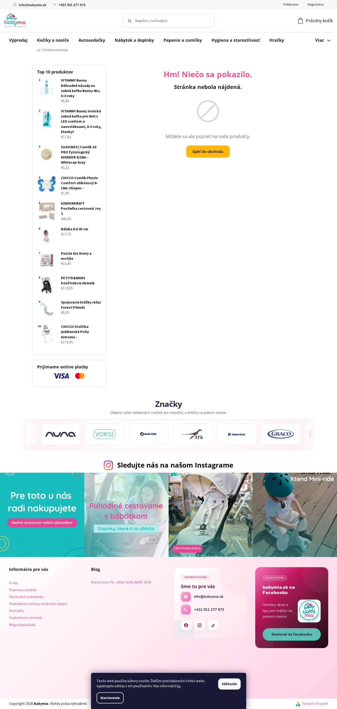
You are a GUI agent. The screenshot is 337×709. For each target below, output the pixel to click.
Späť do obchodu (208, 151)
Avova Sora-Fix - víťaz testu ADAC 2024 (121, 582)
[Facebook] (186, 625)
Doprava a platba (22, 589)
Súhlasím (229, 684)
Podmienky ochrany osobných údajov (38, 603)
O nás (13, 583)
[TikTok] (213, 625)
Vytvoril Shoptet (315, 703)
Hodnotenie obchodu (25, 617)
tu (178, 686)
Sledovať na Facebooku (291, 634)
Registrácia (316, 4)
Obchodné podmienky (26, 596)
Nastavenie (110, 697)
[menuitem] (18, 40)
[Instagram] (199, 625)
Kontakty (16, 610)
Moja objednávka (22, 624)
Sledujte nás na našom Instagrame (175, 464)
